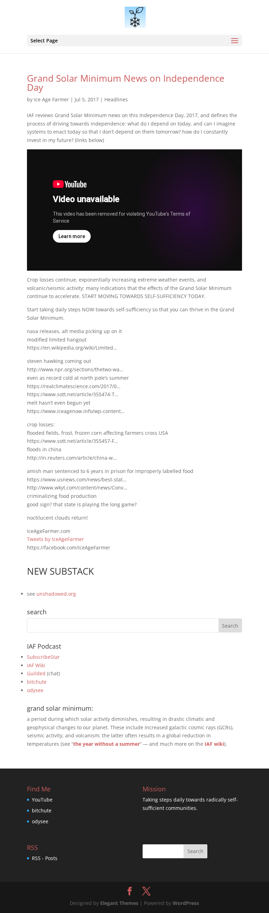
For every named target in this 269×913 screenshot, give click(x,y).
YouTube (42, 799)
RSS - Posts (44, 858)
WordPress (186, 903)
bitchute (37, 681)
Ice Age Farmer (51, 99)
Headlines (116, 99)
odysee (35, 690)
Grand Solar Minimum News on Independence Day (126, 83)
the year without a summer (106, 743)
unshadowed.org (56, 593)
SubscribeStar (43, 657)
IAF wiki (214, 743)
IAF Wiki (36, 665)
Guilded (36, 673)
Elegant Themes (119, 903)
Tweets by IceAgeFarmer (55, 539)
